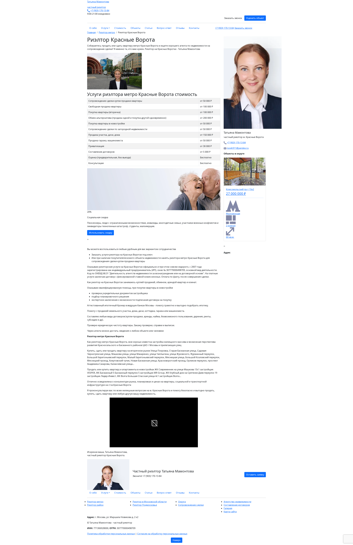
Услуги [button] (104, 28)
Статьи (148, 28)
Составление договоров (237, 504)
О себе (93, 28)
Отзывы (180, 28)
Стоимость (120, 28)
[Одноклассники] (262, 492)
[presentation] (87, 239)
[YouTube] (263, 492)
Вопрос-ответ (164, 28)
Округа (182, 501)
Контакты (194, 28)
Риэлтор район (95, 504)
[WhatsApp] (258, 492)
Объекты (135, 28)
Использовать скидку (100, 232)
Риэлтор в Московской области (150, 501)
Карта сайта (230, 511)
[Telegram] (265, 492)
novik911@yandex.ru (238, 148)
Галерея (228, 508)
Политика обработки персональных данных (111, 533)
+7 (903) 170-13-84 (99, 10)
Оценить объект (255, 18)
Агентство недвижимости (237, 501)
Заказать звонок (233, 18)
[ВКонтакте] (260, 492)
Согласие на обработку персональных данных (162, 533)
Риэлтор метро (95, 501)
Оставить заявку (255, 474)
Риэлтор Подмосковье (145, 504)
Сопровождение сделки (191, 504)
